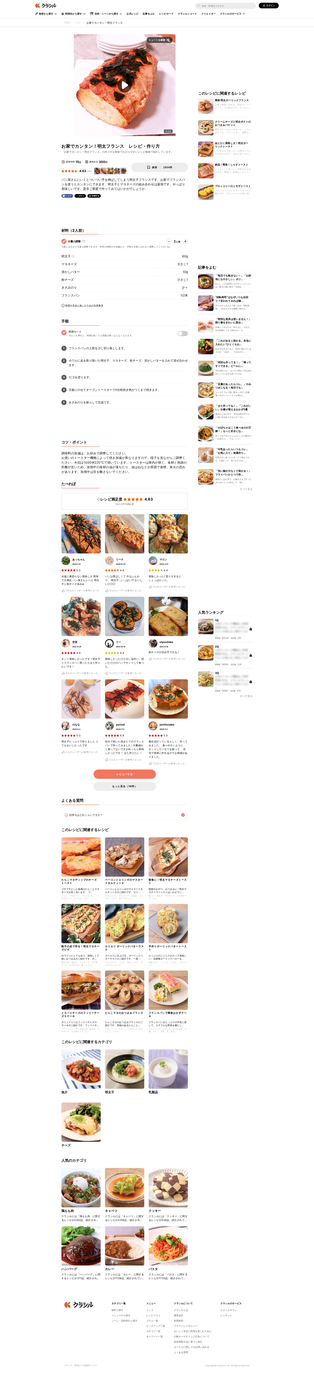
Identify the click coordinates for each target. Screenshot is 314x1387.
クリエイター (208, 13)
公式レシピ (132, 13)
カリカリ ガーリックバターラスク (124, 948)
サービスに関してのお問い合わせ (191, 1347)
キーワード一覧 (154, 1336)
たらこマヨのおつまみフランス (124, 1012)
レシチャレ (226, 1315)
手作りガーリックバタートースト (168, 948)
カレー (109, 1269)
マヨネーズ (69, 264)
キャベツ (111, 1211)
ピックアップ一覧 (155, 1325)
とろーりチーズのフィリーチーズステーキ (80, 1014)
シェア (69, 196)
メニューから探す (121, 1315)
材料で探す (117, 1310)
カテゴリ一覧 (153, 1331)
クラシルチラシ (228, 1310)
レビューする (124, 774)
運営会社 (178, 1315)
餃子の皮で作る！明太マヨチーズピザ (80, 948)
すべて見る (246, 489)
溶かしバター (70, 272)
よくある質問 (181, 1352)
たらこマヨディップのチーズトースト (79, 881)
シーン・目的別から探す (125, 1320)
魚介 (64, 1092)
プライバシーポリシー (186, 1325)
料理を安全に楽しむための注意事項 (84, 305)
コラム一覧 (152, 1320)
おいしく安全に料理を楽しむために (193, 1331)
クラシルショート (187, 13)
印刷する (95, 196)
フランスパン (70, 295)
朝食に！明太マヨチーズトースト (168, 881)
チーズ (66, 1145)
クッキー (155, 1211)
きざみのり (69, 287)
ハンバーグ (69, 1269)
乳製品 (153, 1092)
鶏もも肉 (67, 1211)
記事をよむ (149, 13)
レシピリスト (153, 1315)
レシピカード (166, 13)
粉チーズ (67, 280)
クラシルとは (181, 1310)
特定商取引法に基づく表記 (188, 1341)
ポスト (82, 196)
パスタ (153, 1269)
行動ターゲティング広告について (191, 1336)
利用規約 (178, 1320)
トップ (149, 1310)
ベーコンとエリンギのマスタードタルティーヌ (124, 881)
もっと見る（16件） (124, 786)
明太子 (66, 256)
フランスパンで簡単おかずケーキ (168, 1014)
